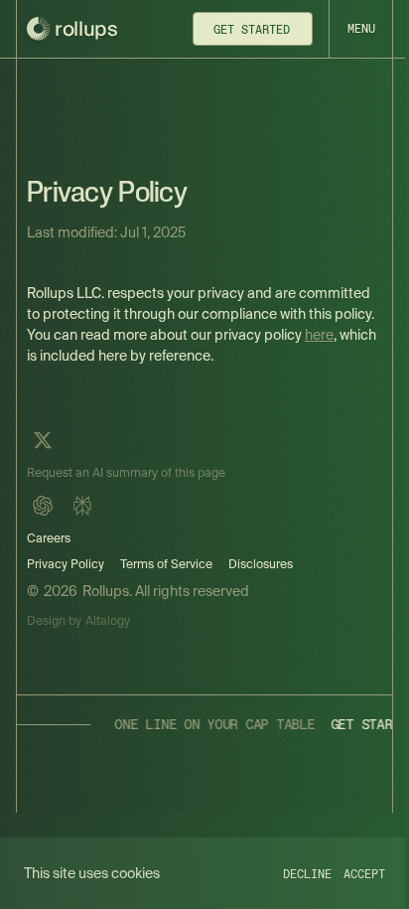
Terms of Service (166, 563)
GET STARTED (334, 724)
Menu (361, 29)
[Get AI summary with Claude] (82, 506)
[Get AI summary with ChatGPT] (43, 506)
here (319, 335)
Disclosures (260, 563)
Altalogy (107, 620)
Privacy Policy (65, 563)
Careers (48, 537)
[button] (360, 29)
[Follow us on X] (43, 440)
